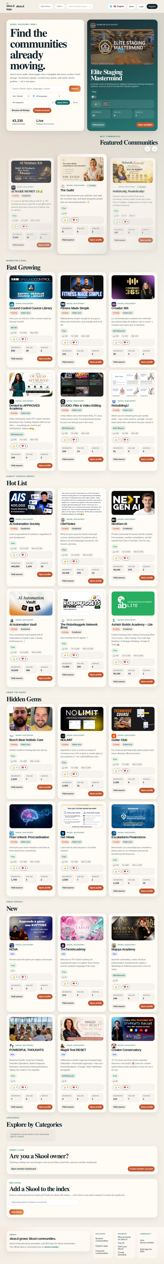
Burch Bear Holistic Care (26, 740)
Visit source (98, 125)
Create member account (141, 1169)
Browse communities (102, 1239)
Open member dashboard (23, 1169)
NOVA (13, 949)
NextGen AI (119, 524)
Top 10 (121, 1243)
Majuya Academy (123, 949)
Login (141, 6)
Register (152, 6)
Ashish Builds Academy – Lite (131, 624)
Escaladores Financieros (128, 837)
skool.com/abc (51, 1247)
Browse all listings (21, 110)
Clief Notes (67, 524)
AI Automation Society (24, 524)
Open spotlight (145, 125)
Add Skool (16, 1212)
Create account (42, 110)
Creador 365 (119, 308)
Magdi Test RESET (73, 1050)
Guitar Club (119, 740)
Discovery (45, 6)
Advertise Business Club (129, 191)
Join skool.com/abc (147, 1241)
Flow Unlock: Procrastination (29, 837)
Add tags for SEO (146, 1250)
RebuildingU (119, 405)
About (131, 6)
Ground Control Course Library (30, 308)
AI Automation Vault (22, 624)
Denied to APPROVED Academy (24, 407)
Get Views (67, 837)
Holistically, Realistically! (77, 190)
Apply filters (62, 102)
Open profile (43, 237)
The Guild (17, 191)
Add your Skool (122, 1247)
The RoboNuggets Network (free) (79, 626)
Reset (75, 102)
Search (74, 89)
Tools (59, 6)
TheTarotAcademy (73, 949)
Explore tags (102, 1246)
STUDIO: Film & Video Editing (80, 405)
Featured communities (102, 1252)
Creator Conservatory (126, 1050)
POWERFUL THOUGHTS (26, 1050)
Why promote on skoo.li (124, 1238)
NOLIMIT (66, 740)
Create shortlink (122, 1253)
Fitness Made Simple (74, 308)
